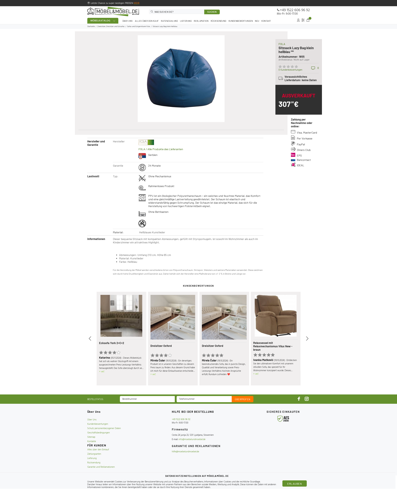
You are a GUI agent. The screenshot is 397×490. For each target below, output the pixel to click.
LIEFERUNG (186, 21)
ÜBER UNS (127, 21)
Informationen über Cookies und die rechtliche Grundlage (232, 482)
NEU (257, 21)
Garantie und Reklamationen (101, 467)
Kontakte (91, 441)
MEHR (137, 3)
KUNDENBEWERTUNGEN (241, 21)
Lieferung (92, 458)
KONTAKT (266, 21)
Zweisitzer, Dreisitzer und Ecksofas (111, 26)
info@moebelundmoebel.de (192, 439)
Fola (282, 44)
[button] (93, 338)
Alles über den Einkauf (98, 450)
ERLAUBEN (294, 483)
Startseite (91, 26)
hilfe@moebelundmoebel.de (185, 452)
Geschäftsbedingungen (98, 433)
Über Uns (91, 420)
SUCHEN (212, 12)
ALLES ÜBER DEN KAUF (147, 21)
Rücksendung (93, 463)
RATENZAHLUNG (169, 21)
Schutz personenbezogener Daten (104, 428)
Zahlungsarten (94, 454)
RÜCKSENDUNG (218, 21)
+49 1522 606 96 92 (295, 10)
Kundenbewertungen (97, 424)
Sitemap (91, 437)
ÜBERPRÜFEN (242, 399)
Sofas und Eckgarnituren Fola (138, 26)
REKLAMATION (201, 21)
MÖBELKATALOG (100, 21)
